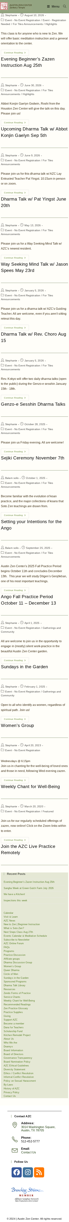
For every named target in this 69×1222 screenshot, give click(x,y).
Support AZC (10, 1019)
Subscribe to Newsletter (16, 939)
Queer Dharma (11, 970)
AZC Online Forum (14, 943)
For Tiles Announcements (28, 24)
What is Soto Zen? (14, 928)
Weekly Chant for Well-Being (30, 786)
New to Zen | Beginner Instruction (22, 924)
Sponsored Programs (15, 981)
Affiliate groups (12, 958)
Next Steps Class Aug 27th (18, 932)
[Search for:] (63, 6)
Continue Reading (16, 52)
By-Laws (8, 1084)
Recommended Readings (17, 1004)
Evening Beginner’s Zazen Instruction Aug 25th (29, 882)
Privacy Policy (11, 1092)
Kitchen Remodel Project (17, 1035)
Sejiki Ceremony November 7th (32, 457)
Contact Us (10, 1096)
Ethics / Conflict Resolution (18, 1073)
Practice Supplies (13, 1012)
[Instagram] (28, 1172)
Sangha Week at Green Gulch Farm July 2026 (29, 888)
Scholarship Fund (13, 1031)
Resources (9, 989)
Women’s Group (17, 725)
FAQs (7, 947)
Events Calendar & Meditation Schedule (25, 935)
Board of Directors (13, 1054)
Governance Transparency (18, 1057)
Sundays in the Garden (24, 666)
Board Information (13, 1050)
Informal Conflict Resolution (19, 1077)
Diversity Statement (14, 1069)
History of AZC (12, 1088)
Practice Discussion (14, 955)
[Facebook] (17, 1172)
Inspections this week (15, 900)
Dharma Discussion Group (18, 962)
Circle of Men (11, 974)
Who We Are (10, 1042)
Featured (48, 811)
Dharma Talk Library (14, 985)
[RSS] (39, 1172)
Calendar (8, 913)
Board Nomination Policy (17, 1061)
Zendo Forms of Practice (17, 993)
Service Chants (12, 997)
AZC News (9, 920)
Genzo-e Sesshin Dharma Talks (33, 404)
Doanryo (8, 1046)
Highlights (51, 24)
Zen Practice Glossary (16, 1008)
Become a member (14, 1023)
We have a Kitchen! (14, 894)
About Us (9, 1038)
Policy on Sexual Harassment (20, 1080)
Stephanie (11, 15)
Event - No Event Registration (22, 20)
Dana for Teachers (14, 1027)
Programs (9, 951)
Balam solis (12, 478)
